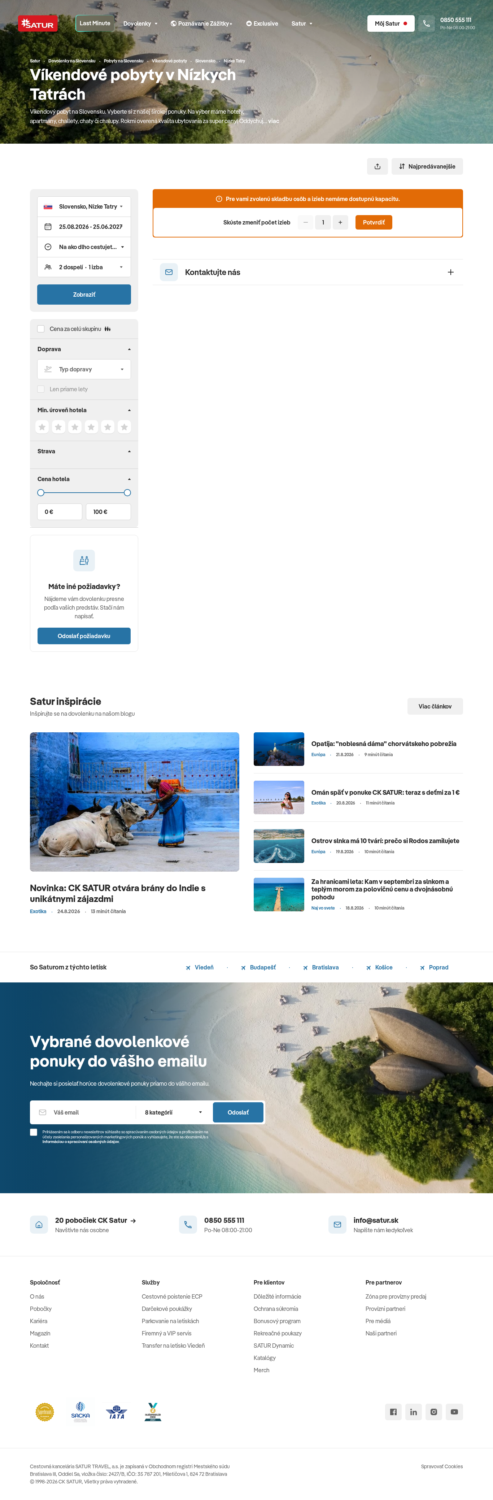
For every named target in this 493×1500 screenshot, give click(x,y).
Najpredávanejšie (432, 166)
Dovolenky (137, 23)
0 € (49, 511)
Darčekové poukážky (167, 1308)
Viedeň (204, 967)
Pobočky (41, 1308)
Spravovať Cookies (442, 1466)
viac (273, 121)
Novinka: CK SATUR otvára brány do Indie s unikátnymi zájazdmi (118, 893)
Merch (262, 1370)
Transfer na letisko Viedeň (173, 1345)
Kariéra (38, 1321)
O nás (37, 1296)
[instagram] (434, 1412)
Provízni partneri (385, 1308)
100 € (100, 511)
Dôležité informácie (277, 1296)
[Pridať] (340, 222)
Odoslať (238, 1112)
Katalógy (265, 1357)
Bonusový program (277, 1321)
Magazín (40, 1333)
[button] (84, 206)
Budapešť (262, 967)
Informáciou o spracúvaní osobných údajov (81, 1141)
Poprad (438, 967)
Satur (299, 23)
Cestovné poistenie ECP (172, 1296)
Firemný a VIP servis (167, 1333)
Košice (383, 967)
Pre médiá (378, 1321)
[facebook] (393, 1412)
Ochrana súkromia (276, 1308)
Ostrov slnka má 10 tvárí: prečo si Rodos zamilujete (385, 841)
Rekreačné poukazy (278, 1333)
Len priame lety (69, 389)
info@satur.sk (376, 1220)
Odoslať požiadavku (84, 636)
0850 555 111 (224, 1220)
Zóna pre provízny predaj (396, 1296)
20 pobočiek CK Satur (91, 1220)
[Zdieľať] (377, 166)
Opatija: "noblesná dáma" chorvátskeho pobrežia (384, 744)
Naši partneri (381, 1333)
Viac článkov (435, 706)
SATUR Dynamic (274, 1345)
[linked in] (413, 1412)
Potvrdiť (374, 222)
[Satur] (38, 23)
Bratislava (325, 967)
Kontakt (39, 1345)
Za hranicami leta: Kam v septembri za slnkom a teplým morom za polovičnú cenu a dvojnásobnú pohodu (382, 889)
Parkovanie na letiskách (170, 1321)
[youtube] (454, 1412)
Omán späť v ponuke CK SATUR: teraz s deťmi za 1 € (385, 792)
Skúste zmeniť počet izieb (257, 222)
